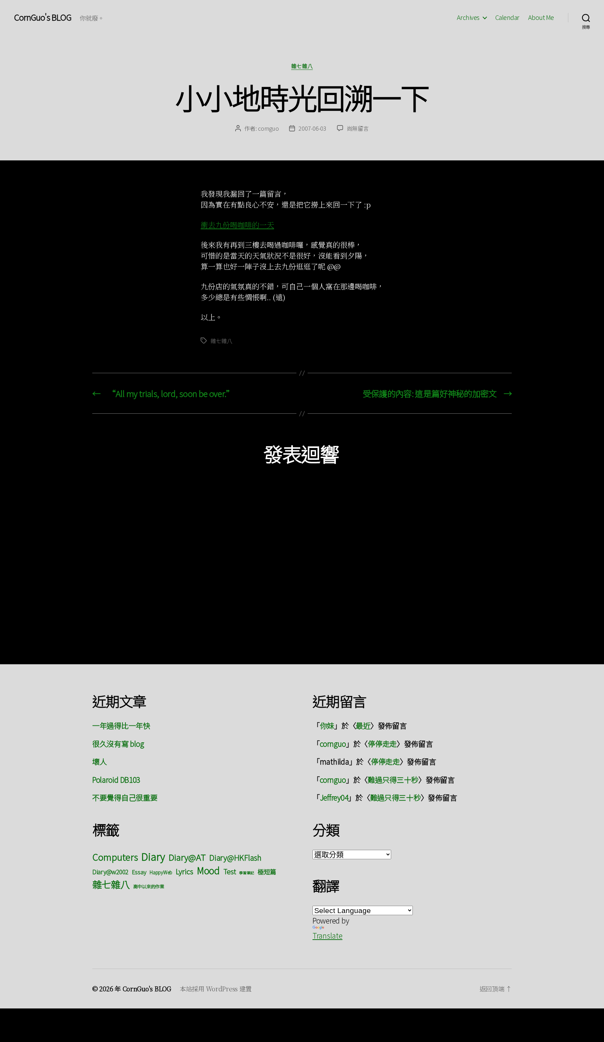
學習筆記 (246, 872)
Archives (468, 17)
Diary (153, 856)
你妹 (327, 725)
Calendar (507, 17)
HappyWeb (161, 872)
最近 (363, 725)
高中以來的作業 (148, 886)
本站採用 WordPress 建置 (216, 988)
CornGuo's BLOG (42, 17)
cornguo (268, 128)
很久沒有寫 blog (118, 743)
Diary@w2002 (110, 871)
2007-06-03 (312, 128)
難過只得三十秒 (393, 779)
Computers (115, 856)
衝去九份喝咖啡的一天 (237, 224)
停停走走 (382, 743)
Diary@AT (187, 857)
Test (229, 871)
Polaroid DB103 (116, 779)
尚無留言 (358, 128)
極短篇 (267, 871)
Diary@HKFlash (235, 857)
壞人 (99, 761)
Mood (208, 870)
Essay (139, 872)
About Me (541, 17)
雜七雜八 (302, 66)
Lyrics (184, 871)
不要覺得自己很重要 (125, 797)
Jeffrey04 (334, 797)
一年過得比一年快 (121, 725)
